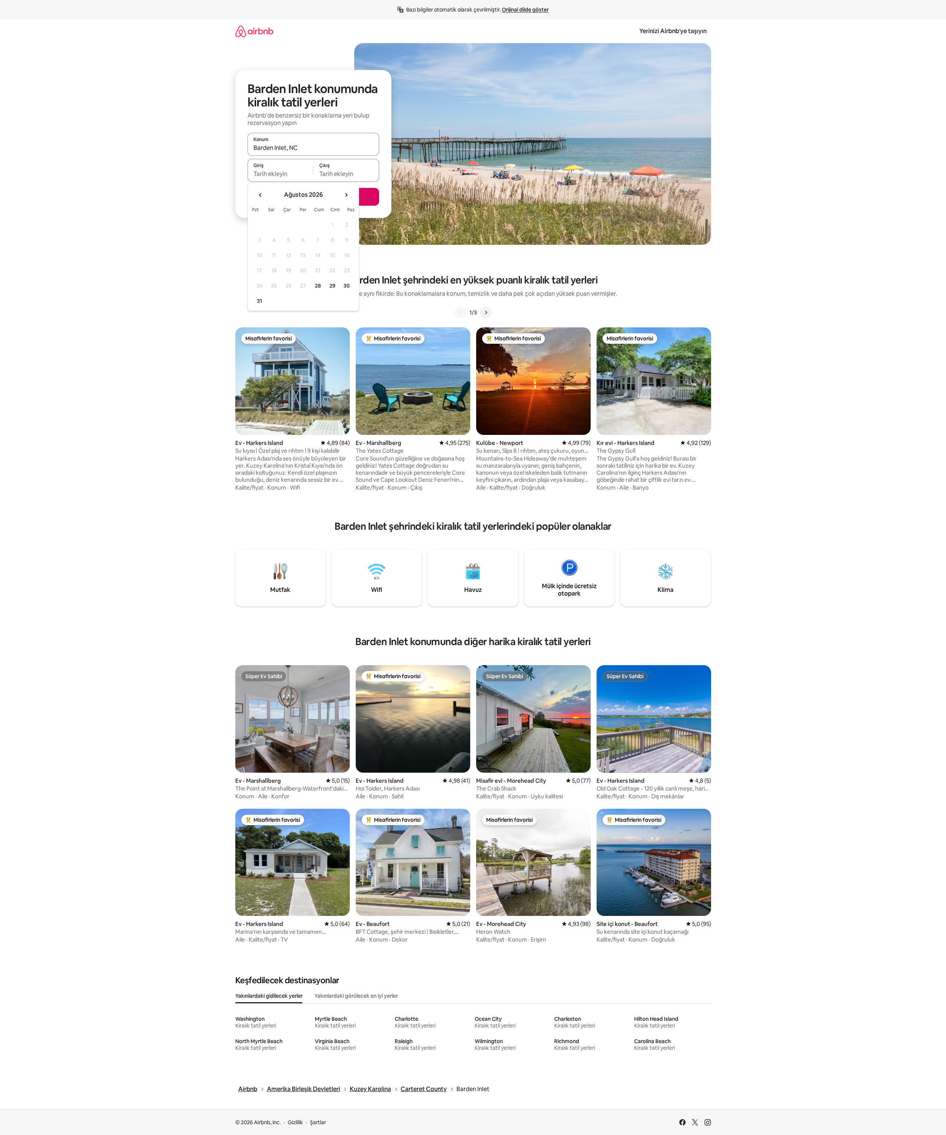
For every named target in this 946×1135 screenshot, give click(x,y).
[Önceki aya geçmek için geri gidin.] (260, 195)
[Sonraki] (486, 312)
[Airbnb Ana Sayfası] (254, 31)
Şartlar (318, 1122)
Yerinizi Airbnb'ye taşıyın (673, 31)
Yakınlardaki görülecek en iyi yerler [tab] (356, 996)
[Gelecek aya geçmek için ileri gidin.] (346, 195)
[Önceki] (460, 312)
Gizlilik (295, 1122)
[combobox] (313, 147)
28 (318, 285)
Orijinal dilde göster (525, 9)
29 (332, 285)
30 (346, 285)
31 (259, 301)
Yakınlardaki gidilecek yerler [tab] (269, 996)
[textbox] (280, 173)
